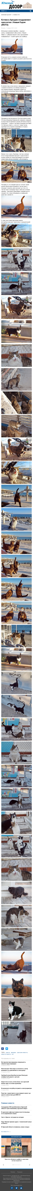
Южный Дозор (6, 15)
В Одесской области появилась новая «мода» (15, 1127)
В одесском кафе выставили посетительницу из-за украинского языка (15, 1112)
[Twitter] (16, 1188)
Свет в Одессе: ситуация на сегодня (12, 1117)
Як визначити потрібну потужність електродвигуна (16, 1088)
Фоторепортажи (16, 1137)
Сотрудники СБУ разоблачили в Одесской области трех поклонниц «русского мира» (14, 1107)
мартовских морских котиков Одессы (17, 223)
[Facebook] (12, 1188)
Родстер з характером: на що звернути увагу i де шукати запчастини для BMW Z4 (16, 1094)
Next (29, 1165)
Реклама (13, 1172)
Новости (16, 15)
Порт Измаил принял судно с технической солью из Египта (16, 1122)
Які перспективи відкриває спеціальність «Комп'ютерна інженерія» (13, 1063)
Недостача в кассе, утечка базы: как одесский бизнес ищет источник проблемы (15, 1082)
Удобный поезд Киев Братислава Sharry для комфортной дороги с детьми (14, 1076)
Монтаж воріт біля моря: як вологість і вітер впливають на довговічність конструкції (14, 1069)
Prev (3, 1165)
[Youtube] (21, 1188)
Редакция (19, 1172)
